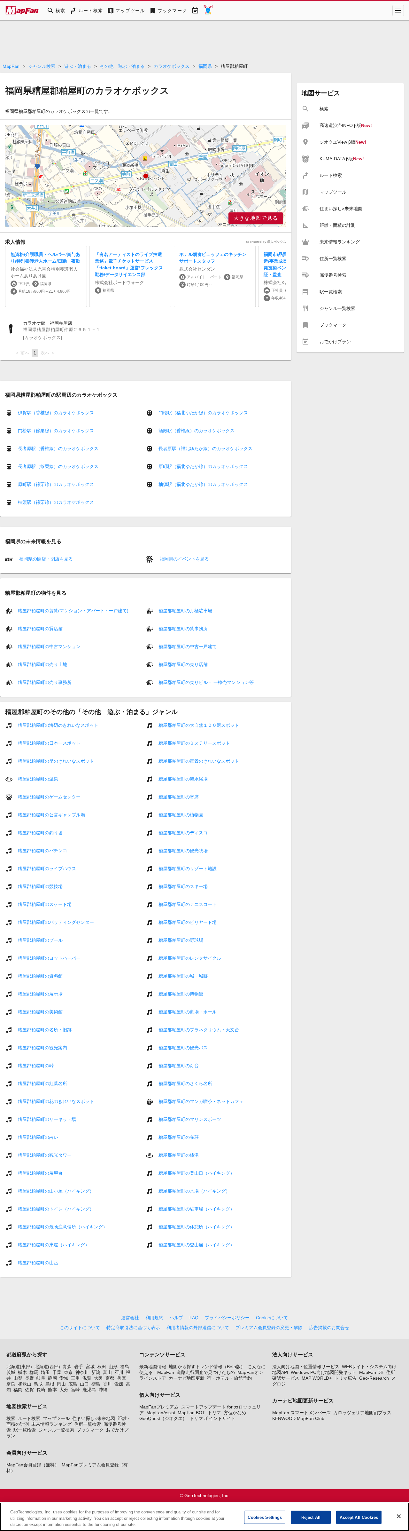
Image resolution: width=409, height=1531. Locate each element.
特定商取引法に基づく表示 (133, 1327)
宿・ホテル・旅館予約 (229, 1378)
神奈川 (82, 1372)
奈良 (10, 1383)
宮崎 (75, 1389)
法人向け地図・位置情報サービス (305, 1366)
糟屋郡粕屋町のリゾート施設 (187, 868)
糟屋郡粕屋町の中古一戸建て (187, 646)
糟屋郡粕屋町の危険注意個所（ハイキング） (62, 1226)
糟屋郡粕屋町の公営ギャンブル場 (51, 814)
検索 (10, 1418)
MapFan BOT (191, 1412)
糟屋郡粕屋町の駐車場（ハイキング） (196, 1208)
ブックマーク (90, 1429)
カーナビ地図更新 (186, 1378)
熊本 (52, 1389)
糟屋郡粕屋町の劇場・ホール (187, 1011)
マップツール (56, 1418)
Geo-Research (374, 1378)
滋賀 (86, 1378)
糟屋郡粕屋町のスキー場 (183, 886)
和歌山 (24, 1383)
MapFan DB (371, 1372)
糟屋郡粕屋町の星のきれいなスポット (56, 760)
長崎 (40, 1389)
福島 (124, 1366)
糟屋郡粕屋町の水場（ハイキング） (194, 1190)
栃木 (22, 1372)
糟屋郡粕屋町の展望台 (40, 1172)
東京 (68, 1372)
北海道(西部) (47, 1366)
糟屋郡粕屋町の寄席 (178, 796)
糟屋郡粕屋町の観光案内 (42, 1047)
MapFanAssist (160, 1412)
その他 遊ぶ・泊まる (122, 66)
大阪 (98, 1378)
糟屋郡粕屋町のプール (40, 939)
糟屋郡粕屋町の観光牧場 (183, 850)
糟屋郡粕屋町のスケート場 (45, 904)
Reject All (310, 1517)
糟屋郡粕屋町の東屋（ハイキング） (53, 1244)
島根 (49, 1383)
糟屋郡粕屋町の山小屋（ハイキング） (56, 1190)
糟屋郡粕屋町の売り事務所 (45, 682)
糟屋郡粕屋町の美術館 (40, 1011)
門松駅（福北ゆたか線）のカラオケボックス (203, 412)
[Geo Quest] (208, 10)
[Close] (399, 1516)
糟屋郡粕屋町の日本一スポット (49, 742)
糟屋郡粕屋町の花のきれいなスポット (56, 1101)
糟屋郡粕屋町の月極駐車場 (185, 610)
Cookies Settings (265, 1517)
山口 (84, 1383)
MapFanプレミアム (159, 1406)
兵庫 (121, 1378)
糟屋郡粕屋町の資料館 (40, 975)
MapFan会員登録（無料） (32, 1464)
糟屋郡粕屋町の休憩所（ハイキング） (196, 1226)
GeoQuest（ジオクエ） (163, 1418)
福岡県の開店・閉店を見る (45, 558)
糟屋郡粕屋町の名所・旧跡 (45, 1029)
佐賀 (29, 1389)
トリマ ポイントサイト (212, 1418)
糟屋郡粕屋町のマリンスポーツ (189, 1119)
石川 (118, 1372)
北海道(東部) (19, 1366)
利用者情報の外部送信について (197, 1327)
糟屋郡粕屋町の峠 (36, 1065)
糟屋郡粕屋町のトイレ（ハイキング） (56, 1208)
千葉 (56, 1372)
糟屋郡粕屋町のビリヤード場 (187, 921)
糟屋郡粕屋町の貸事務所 (183, 628)
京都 (109, 1378)
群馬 (33, 1372)
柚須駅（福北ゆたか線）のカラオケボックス (203, 484)
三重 (75, 1378)
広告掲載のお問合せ (329, 1327)
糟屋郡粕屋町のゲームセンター (49, 796)
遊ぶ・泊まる (77, 66)
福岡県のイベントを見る (183, 558)
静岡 (52, 1378)
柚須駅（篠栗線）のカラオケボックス (56, 502)
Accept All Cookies (359, 1517)
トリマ (214, 1412)
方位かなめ (235, 1412)
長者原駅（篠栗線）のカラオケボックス (58, 466)
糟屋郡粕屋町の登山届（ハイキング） (196, 1244)
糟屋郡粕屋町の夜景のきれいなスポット (198, 760)
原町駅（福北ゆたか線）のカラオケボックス (203, 466)
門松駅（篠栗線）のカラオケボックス (56, 430)
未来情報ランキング (51, 1424)
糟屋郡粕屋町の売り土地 (42, 664)
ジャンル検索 (41, 66)
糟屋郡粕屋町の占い (38, 1136)
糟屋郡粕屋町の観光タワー (45, 1154)
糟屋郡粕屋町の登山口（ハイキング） (196, 1172)
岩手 (78, 1366)
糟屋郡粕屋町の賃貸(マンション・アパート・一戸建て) (73, 610)
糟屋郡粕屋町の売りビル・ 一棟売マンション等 (206, 682)
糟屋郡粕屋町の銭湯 (178, 1154)
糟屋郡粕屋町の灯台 (178, 1065)
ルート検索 (29, 1418)
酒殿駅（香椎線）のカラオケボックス (196, 430)
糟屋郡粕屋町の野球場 (180, 939)
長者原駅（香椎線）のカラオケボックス (58, 448)
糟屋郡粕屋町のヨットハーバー (49, 957)
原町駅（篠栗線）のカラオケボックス (56, 484)
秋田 (101, 1366)
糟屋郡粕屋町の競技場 (40, 886)
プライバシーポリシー (227, 1317)
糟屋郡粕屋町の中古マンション (49, 646)
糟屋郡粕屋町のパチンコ (42, 850)
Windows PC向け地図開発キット (324, 1372)
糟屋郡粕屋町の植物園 (180, 814)
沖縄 (102, 1389)
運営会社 (130, 1317)
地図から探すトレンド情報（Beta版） (207, 1366)
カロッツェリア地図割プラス (362, 1412)
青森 (67, 1366)
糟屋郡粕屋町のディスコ (183, 832)
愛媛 (118, 1383)
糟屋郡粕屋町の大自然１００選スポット (198, 724)
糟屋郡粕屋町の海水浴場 (183, 778)
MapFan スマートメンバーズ (301, 1412)
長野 (29, 1378)
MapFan (11, 66)
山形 (113, 1366)
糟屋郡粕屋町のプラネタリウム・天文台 (198, 1029)
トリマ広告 (345, 1378)
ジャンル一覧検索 (56, 1429)
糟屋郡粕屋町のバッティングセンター (56, 921)
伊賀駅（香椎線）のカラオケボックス (56, 412)
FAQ (193, 1317)
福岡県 (205, 66)
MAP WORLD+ (317, 1378)
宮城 (90, 1366)
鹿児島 (89, 1389)
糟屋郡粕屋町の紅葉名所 (42, 1083)
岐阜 (40, 1378)
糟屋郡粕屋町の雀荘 (178, 1136)
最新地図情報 (152, 1366)
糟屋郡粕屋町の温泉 (38, 778)
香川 (107, 1383)
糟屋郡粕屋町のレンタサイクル (189, 957)
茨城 (10, 1372)
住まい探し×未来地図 (93, 1418)
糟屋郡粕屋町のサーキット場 (47, 1119)
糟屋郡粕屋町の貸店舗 (40, 628)
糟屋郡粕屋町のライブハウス (47, 868)
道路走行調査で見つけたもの (206, 1372)
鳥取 (38, 1383)
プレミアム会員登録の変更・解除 (269, 1327)
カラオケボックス (171, 66)
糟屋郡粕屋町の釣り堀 (40, 832)
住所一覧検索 (87, 1424)
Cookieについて (272, 1317)
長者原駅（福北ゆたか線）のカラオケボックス (205, 448)
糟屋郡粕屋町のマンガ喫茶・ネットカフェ (200, 1101)
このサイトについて (80, 1327)
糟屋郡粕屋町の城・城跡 (183, 975)
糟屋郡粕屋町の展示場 (40, 993)
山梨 (17, 1378)
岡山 (61, 1383)
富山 (107, 1372)
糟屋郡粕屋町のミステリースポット (194, 742)
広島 (72, 1383)
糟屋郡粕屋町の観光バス (183, 1047)
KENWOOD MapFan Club (298, 1418)
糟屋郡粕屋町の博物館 (180, 993)
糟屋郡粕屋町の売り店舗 (183, 664)
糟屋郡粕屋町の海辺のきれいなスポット (58, 724)
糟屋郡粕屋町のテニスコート (187, 904)
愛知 (63, 1378)
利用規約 (154, 1317)
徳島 (95, 1383)
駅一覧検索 (24, 1429)
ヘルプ (176, 1317)
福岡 (17, 1389)
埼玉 (45, 1372)
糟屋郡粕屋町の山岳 (38, 1262)
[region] (145, 176)
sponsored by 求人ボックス (266, 241)
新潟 (95, 1372)
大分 (63, 1389)
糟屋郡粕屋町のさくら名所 (185, 1083)
